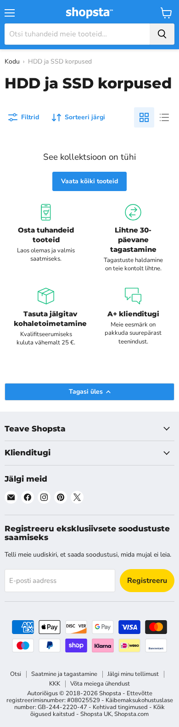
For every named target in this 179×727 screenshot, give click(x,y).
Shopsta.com (131, 714)
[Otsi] (162, 34)
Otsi (15, 674)
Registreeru (147, 581)
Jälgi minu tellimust (133, 674)
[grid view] (144, 117)
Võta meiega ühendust (100, 684)
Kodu (12, 61)
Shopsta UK (96, 714)
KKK (54, 684)
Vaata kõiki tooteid (89, 181)
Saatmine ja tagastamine (64, 674)
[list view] (164, 117)
